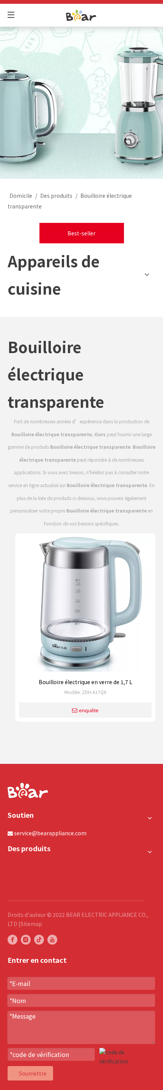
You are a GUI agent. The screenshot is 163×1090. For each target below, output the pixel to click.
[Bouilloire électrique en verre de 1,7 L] (85, 606)
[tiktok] (39, 939)
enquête (89, 710)
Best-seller (81, 233)
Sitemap (31, 924)
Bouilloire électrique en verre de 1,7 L (85, 682)
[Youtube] (52, 939)
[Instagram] (26, 939)
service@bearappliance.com (50, 833)
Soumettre (33, 1073)
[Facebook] (12, 939)
